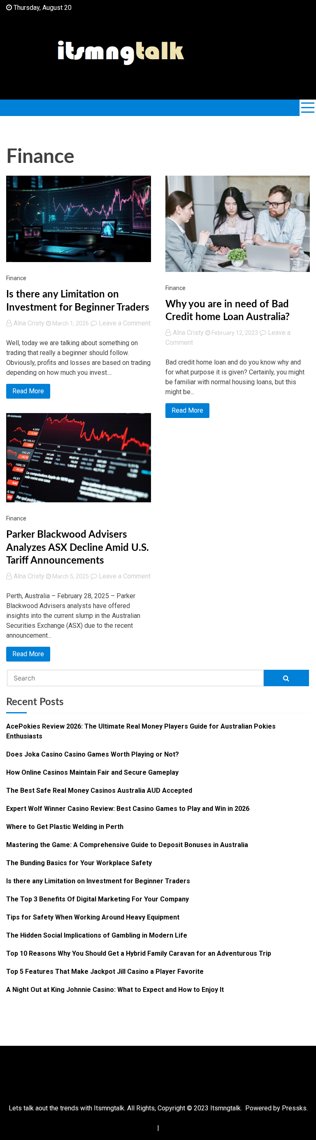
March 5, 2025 (70, 576)
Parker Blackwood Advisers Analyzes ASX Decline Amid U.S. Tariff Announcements (77, 547)
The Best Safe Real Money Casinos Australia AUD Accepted (99, 790)
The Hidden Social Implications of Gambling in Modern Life (96, 935)
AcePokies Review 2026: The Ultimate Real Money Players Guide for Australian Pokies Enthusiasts (141, 731)
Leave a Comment (125, 323)
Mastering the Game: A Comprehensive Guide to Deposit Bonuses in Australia (127, 845)
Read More (28, 391)
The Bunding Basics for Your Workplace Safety (79, 863)
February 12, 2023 (234, 333)
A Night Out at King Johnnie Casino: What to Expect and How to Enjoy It (115, 990)
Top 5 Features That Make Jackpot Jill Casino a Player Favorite (105, 971)
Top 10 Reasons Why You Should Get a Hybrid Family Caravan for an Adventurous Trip (138, 953)
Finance (16, 278)
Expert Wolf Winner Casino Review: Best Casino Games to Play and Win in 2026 (127, 809)
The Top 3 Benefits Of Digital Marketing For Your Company (97, 899)
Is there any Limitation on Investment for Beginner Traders (98, 881)
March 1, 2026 (70, 323)
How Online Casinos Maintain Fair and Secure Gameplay (92, 772)
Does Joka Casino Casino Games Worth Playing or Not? (92, 754)
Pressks (294, 1108)
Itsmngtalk (225, 1108)
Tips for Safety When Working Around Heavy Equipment (92, 917)
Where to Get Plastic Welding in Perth (64, 827)
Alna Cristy (29, 323)
